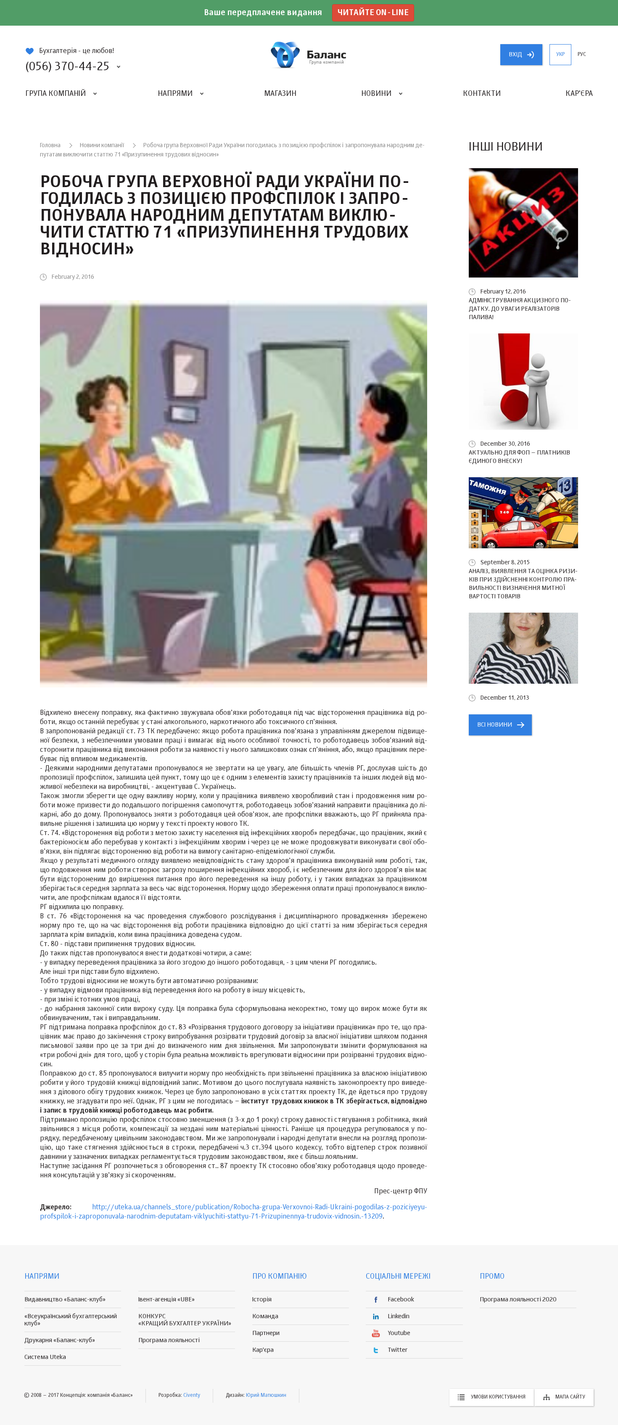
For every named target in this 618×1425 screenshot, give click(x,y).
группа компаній (309, 54)
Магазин (280, 94)
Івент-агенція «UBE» (166, 1299)
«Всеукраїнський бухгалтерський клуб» (70, 1320)
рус (582, 54)
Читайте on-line (373, 13)
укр (560, 54)
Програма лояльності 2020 (518, 1299)
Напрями (175, 94)
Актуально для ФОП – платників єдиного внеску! (519, 456)
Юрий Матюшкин (266, 1395)
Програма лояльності (169, 1340)
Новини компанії (102, 145)
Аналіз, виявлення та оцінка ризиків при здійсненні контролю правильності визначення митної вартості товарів (523, 584)
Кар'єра (579, 94)
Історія (262, 1299)
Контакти (482, 94)
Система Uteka (45, 1357)
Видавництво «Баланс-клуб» (65, 1299)
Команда (265, 1316)
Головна (50, 145)
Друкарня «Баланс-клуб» (59, 1340)
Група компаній (55, 94)
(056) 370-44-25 (67, 67)
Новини (376, 94)
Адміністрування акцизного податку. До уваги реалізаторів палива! (520, 308)
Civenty (191, 1395)
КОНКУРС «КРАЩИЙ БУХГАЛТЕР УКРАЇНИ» (184, 1320)
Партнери (266, 1333)
